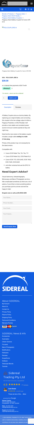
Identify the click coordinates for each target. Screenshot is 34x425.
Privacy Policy (6, 312)
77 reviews (25, 385)
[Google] (31, 9)
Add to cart (13, 98)
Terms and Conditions (9, 320)
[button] (31, 3)
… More (23, 394)
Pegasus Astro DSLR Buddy (11, 16)
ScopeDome (6, 358)
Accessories (6, 336)
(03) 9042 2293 (9, 406)
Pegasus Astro (20, 14)
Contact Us (5, 309)
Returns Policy (6, 315)
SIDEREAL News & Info (14, 333)
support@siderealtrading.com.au (10, 411)
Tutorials (4, 366)
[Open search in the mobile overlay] (17, 4)
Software (5, 361)
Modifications (6, 350)
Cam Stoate (12, 388)
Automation (5, 339)
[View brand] (15, 69)
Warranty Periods (7, 323)
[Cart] (20, 9)
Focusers (5, 344)
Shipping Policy (7, 317)
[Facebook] (25, 9)
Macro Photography (8, 347)
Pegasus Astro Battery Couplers (12, 18)
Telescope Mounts (7, 364)
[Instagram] (28, 9)
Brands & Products (8, 14)
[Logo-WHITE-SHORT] (4, 4)
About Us (5, 306)
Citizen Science (7, 342)
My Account (5, 304)
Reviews (4, 355)
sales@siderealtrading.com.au (9, 407)
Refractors (5, 353)
